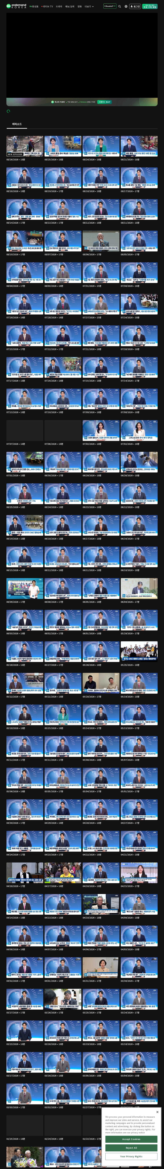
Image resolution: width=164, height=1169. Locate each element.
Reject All (131, 1147)
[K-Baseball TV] (109, 6)
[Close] (157, 1112)
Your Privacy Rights (131, 1156)
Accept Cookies (131, 1139)
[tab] (17, 124)
